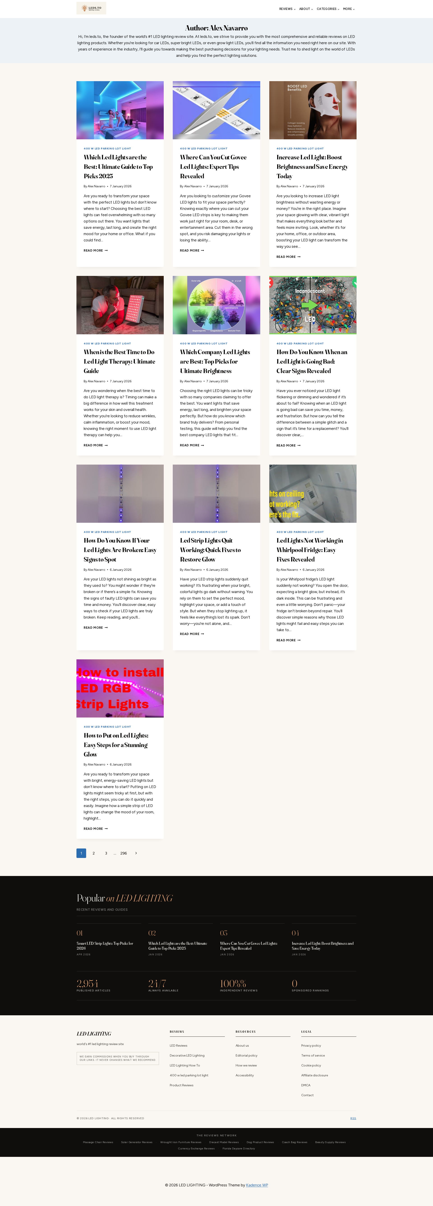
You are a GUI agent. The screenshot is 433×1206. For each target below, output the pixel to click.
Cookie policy (311, 1065)
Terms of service (313, 1055)
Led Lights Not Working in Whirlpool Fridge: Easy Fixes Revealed (309, 550)
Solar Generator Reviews (136, 1142)
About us (242, 1046)
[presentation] (120, 110)
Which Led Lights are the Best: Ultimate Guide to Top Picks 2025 (118, 166)
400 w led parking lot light (107, 148)
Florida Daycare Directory (239, 1148)
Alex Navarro (96, 186)
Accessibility (245, 1075)
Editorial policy (246, 1055)
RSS (353, 1118)
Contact (307, 1095)
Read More (96, 250)
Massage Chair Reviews (98, 1142)
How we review (246, 1065)
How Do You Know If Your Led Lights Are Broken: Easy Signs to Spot (120, 550)
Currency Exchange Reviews (196, 1148)
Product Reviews (181, 1085)
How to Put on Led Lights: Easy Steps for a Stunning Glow (116, 744)
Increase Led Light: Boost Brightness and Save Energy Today (312, 166)
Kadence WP (257, 1185)
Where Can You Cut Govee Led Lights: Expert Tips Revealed (213, 166)
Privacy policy (311, 1046)
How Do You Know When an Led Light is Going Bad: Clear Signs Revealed (311, 361)
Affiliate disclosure (314, 1075)
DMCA (305, 1085)
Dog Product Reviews (260, 1142)
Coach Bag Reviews (294, 1142)
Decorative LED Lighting (187, 1055)
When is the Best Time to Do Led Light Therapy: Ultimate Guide (119, 361)
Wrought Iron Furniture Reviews (180, 1142)
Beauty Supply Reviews (330, 1142)
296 (123, 853)
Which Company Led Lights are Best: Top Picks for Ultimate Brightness (215, 361)
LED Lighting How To (185, 1065)
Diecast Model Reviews (224, 1142)
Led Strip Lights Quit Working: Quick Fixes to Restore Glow (210, 550)
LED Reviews (178, 1046)
